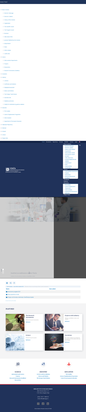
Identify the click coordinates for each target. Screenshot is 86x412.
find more (28, 322)
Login (76, 141)
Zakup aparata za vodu (13, 294)
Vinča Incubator (7, 117)
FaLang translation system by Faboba (11, 300)
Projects (6, 63)
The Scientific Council (9, 26)
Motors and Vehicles (9, 90)
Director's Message (8, 13)
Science (4, 57)
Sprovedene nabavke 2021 (19, 286)
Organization (7, 23)
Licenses (6, 80)
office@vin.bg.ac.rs (44, 398)
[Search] (10, 283)
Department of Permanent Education (12, 121)
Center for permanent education (69, 378)
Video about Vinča (8, 36)
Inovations (4, 74)
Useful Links (7, 53)
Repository (55, 141)
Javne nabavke (9, 286)
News (5, 47)
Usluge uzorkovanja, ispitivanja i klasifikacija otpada (20, 297)
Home (43, 141)
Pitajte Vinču (5, 138)
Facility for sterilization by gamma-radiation (14, 104)
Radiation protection (9, 101)
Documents (48, 141)
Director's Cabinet (8, 16)
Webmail (4, 128)
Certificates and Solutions (10, 84)
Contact (4, 134)
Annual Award (7, 43)
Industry (4, 77)
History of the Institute (9, 19)
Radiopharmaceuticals (9, 87)
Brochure (6, 33)
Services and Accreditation (43, 374)
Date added (52, 289)
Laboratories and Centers (17, 374)
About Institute (5, 9)
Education (4, 107)
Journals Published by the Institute (12, 40)
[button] (79, 145)
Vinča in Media (7, 50)
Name (7, 289)
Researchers (7, 67)
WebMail (66, 141)
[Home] (7, 283)
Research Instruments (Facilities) (11, 70)
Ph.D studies (7, 111)
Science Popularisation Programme (12, 114)
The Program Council (9, 30)
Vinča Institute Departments (10, 60)
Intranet (4, 131)
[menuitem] (68, 144)
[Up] (14, 283)
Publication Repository (7, 124)
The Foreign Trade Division (10, 94)
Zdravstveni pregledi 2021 (13, 291)
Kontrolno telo (7, 97)
